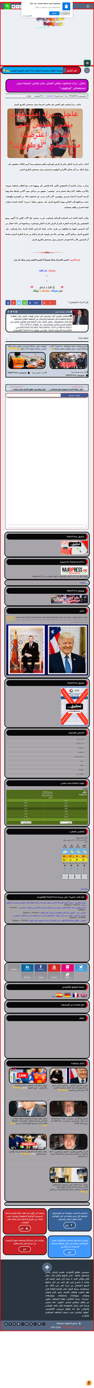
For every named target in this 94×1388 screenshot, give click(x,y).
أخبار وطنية (80, 743)
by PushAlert (26, 16)
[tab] (74, 395)
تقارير (82, 761)
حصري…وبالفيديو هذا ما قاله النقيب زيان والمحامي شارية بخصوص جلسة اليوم (58, 920)
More (54, 997)
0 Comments (50, 96)
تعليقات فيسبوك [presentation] (74, 395)
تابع (67, 1225)
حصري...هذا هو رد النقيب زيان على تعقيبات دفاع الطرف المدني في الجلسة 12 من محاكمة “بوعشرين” (49, 916)
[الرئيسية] (87, 63)
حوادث (28, 96)
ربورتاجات (81, 770)
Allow (54, 13)
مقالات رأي (80, 774)
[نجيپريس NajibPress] (48, 29)
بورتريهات (81, 748)
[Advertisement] (47, 47)
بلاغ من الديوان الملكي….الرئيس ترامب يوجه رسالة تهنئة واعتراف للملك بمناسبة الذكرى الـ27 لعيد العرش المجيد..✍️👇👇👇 (47, 617)
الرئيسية (37, 96)
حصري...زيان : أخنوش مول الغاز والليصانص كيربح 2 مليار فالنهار (63, 913)
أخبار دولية (80, 739)
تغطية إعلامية (79, 757)
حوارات (81, 765)
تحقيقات (81, 752)
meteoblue (84, 889)
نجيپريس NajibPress (74, 1327)
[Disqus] (47, 429)
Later (65, 13)
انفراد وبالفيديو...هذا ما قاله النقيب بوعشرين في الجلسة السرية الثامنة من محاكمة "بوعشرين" (52, 908)
